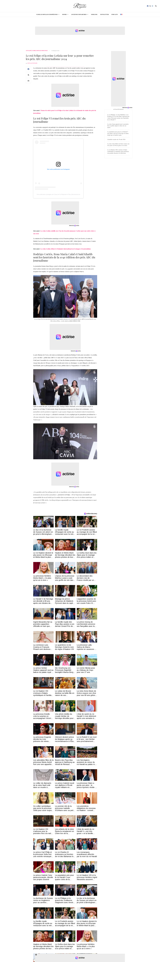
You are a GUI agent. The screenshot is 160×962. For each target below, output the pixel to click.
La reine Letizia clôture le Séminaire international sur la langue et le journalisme (66, 249)
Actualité (29, 50)
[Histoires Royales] (80, 6)
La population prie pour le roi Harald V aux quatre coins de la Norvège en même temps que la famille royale (118, 133)
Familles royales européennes (47, 14)
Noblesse (94, 14)
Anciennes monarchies (79, 14)
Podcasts (114, 14)
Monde (64, 14)
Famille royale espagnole (40, 50)
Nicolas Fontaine (32, 63)
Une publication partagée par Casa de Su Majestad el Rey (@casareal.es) (58, 194)
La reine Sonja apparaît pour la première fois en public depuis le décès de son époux (118, 125)
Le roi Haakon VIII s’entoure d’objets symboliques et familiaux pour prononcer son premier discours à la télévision (118, 151)
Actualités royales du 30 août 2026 (116, 139)
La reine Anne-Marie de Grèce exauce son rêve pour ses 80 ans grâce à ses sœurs (118, 144)
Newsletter (104, 14)
